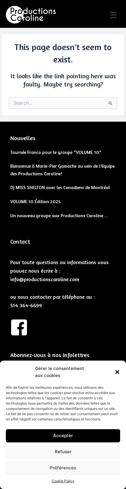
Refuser (63, 451)
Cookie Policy (63, 481)
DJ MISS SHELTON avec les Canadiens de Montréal (60, 187)
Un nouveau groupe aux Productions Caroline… (59, 215)
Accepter (63, 435)
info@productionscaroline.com (44, 279)
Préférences (63, 468)
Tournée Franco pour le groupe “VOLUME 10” (55, 152)
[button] (117, 372)
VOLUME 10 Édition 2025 (35, 201)
